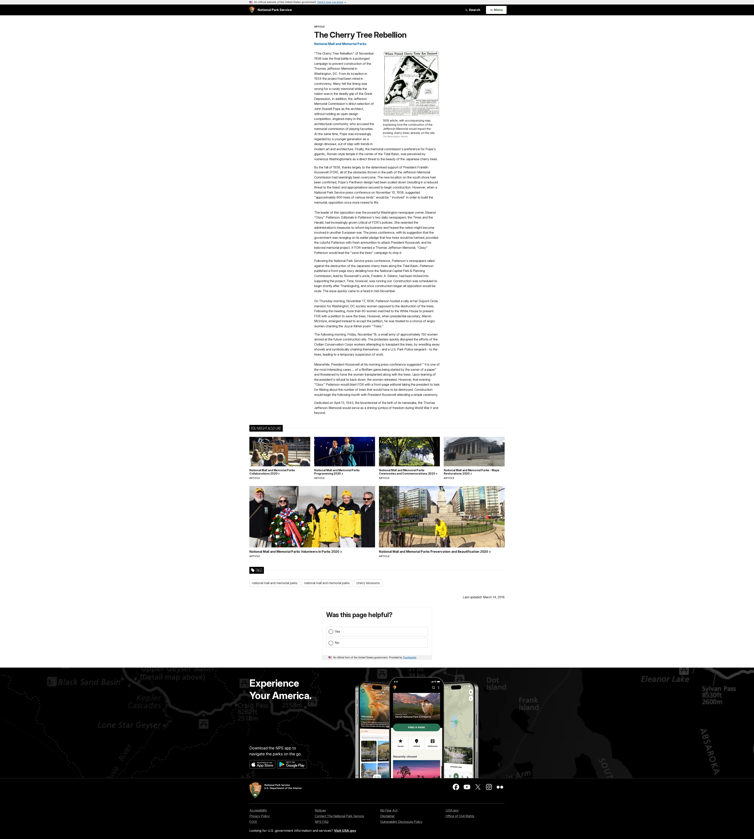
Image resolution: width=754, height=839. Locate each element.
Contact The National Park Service (339, 816)
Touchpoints (409, 657)
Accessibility (258, 810)
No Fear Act (388, 810)
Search (474, 10)
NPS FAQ (322, 822)
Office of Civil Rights (460, 816)
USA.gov (452, 810)
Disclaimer (387, 816)
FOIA (253, 822)
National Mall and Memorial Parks (340, 44)
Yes (337, 631)
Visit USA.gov (345, 831)
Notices (320, 810)
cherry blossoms (368, 583)
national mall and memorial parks (274, 583)
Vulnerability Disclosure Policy (401, 822)
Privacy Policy (259, 816)
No (337, 643)
